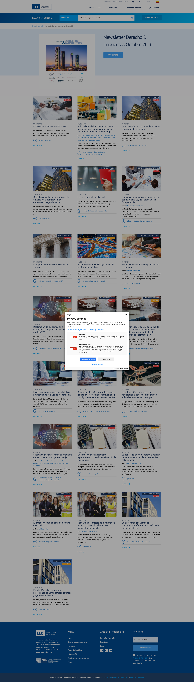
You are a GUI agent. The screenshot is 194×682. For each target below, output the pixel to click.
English (69, 315)
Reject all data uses (97, 364)
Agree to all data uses (88, 359)
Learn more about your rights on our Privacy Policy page (85, 330)
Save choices (106, 359)
